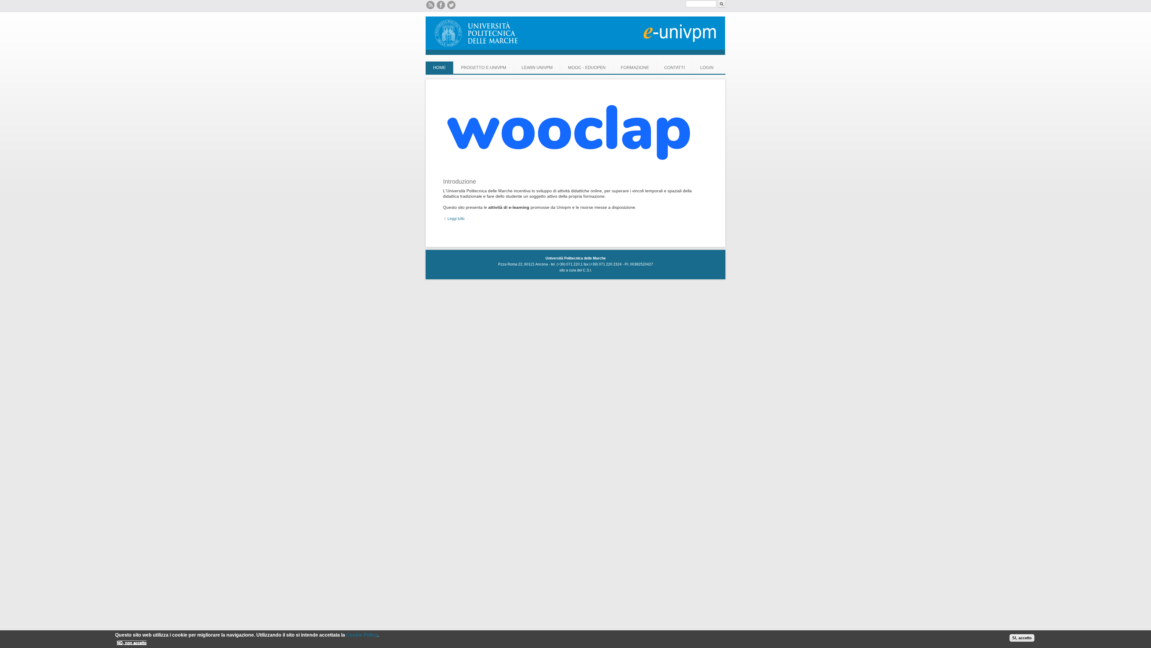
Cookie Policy (361, 635)
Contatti (674, 67)
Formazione (635, 67)
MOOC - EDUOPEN (586, 67)
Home (439, 67)
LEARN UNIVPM (537, 67)
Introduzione (459, 181)
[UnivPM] (575, 54)
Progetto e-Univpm (483, 67)
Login (706, 67)
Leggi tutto (456, 219)
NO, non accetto (132, 642)
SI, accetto (1022, 638)
